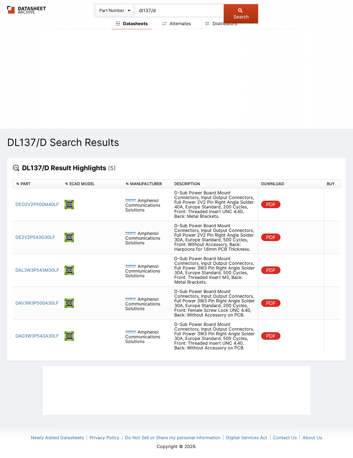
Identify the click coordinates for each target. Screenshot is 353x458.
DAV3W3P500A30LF (36, 303)
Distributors (224, 23)
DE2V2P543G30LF (35, 237)
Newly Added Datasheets (57, 437)
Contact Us (285, 437)
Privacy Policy (104, 437)
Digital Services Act (246, 437)
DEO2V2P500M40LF (37, 204)
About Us (312, 437)
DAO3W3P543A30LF (37, 336)
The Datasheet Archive (26, 10)
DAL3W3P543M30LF (37, 270)
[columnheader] (37, 184)
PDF (271, 204)
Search (241, 17)
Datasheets (135, 23)
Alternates (179, 23)
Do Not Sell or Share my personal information (172, 437)
